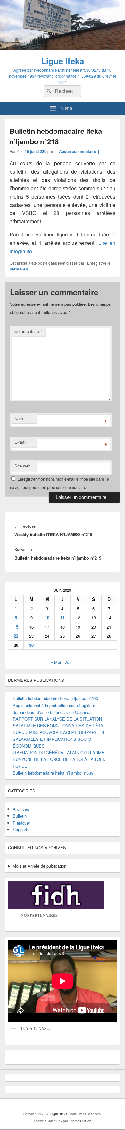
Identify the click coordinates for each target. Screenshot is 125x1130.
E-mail (20, 442)
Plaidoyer (21, 823)
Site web (22, 466)
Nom (18, 418)
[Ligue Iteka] (62, 48)
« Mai (56, 662)
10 (47, 617)
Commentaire (28, 331)
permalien (19, 269)
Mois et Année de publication (39, 866)
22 (16, 636)
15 (16, 627)
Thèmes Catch (80, 1121)
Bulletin (20, 816)
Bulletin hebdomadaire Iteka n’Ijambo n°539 (53, 773)
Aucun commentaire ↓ (79, 151)
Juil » (70, 662)
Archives (21, 809)
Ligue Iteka (62, 61)
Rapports (21, 829)
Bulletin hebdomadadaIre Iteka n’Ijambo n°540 (55, 698)
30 (31, 645)
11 (62, 617)
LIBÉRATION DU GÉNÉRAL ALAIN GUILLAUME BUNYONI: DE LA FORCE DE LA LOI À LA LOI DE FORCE (60, 759)
